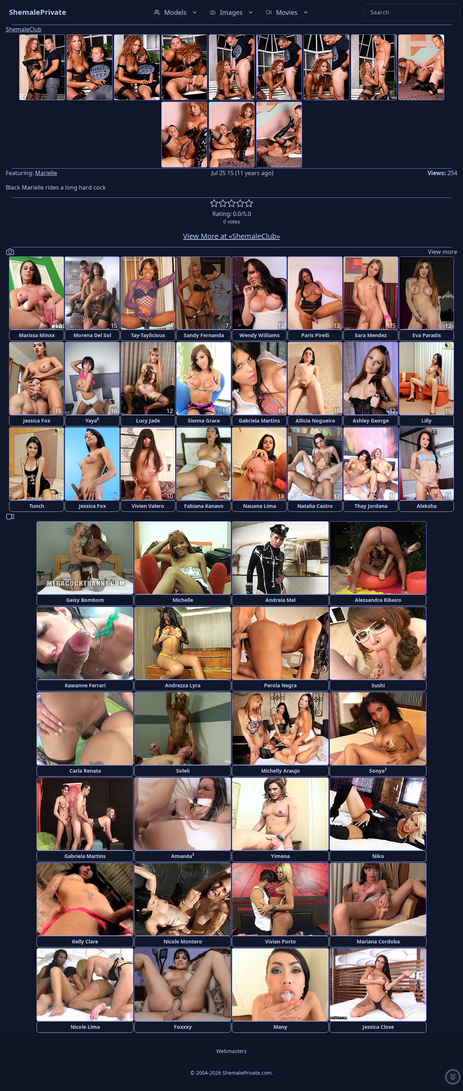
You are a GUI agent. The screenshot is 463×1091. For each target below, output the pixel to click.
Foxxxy (183, 1026)
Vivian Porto (280, 941)
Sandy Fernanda (204, 335)
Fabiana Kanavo (204, 505)
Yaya (92, 420)
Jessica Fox (36, 420)
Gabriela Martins (259, 420)
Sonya (378, 770)
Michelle (183, 600)
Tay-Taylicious (148, 335)
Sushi (378, 685)
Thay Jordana (370, 505)
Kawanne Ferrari (85, 685)
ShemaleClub (24, 29)
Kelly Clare (85, 941)
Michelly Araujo (280, 770)
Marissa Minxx (37, 335)
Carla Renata (85, 770)
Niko (378, 856)
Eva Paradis (426, 335)
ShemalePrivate (37, 12)
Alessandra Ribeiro (378, 600)
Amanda (182, 855)
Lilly (426, 420)
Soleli (183, 770)
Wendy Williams (259, 335)
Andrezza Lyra (182, 685)
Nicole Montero (182, 941)
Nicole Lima (85, 1026)
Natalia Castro (315, 505)
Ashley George (371, 420)
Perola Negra (280, 685)
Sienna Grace (204, 420)
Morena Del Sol (92, 335)
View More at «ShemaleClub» (231, 236)
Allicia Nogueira (315, 420)
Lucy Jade (148, 420)
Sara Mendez (371, 335)
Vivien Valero (148, 505)
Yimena (280, 856)
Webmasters (231, 1051)
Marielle (46, 173)
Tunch (36, 505)
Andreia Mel (281, 600)
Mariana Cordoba (378, 941)
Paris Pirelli (315, 335)
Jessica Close (378, 1026)
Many (280, 1026)
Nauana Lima (259, 505)
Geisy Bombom (85, 600)
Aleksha (427, 505)
